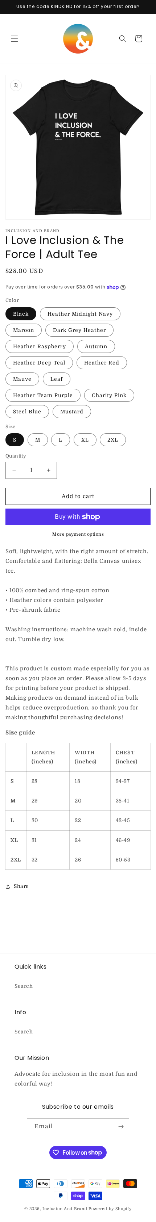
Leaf (56, 379)
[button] (14, 39)
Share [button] (21, 886)
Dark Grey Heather (79, 330)
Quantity (15, 456)
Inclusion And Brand (64, 1208)
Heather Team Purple (43, 395)
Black (21, 314)
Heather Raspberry (39, 346)
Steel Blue (27, 411)
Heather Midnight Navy (80, 314)
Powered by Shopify (110, 1208)
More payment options (78, 534)
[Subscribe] (121, 1126)
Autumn (96, 346)
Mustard (71, 411)
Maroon (23, 330)
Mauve (22, 379)
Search (24, 986)
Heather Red (101, 363)
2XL (112, 440)
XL (85, 440)
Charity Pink (109, 395)
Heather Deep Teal (39, 363)
